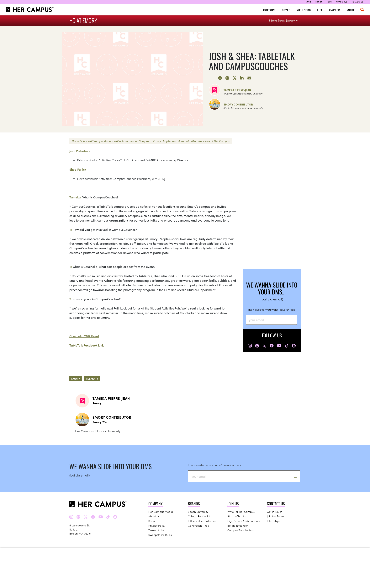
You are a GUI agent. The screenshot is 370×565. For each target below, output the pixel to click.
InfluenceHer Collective (202, 521)
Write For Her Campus (241, 512)
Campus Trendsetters (240, 530)
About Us (153, 516)
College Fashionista (199, 516)
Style (286, 10)
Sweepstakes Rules (160, 535)
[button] (362, 9)
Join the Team (275, 516)
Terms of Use (156, 530)
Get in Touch (274, 512)
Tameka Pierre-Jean (237, 90)
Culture (269, 10)
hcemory (92, 378)
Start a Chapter (236, 516)
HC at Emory (83, 20)
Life (320, 10)
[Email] (249, 78)
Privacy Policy (156, 525)
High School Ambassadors (243, 521)
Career (334, 10)
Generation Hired (198, 525)
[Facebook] (220, 78)
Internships (273, 521)
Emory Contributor (238, 104)
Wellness (304, 10)
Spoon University (198, 512)
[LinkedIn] (242, 78)
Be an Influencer (237, 525)
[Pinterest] (227, 78)
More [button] (350, 10)
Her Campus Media (160, 512)
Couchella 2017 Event (84, 336)
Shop (151, 521)
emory (75, 378)
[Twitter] (235, 78)
